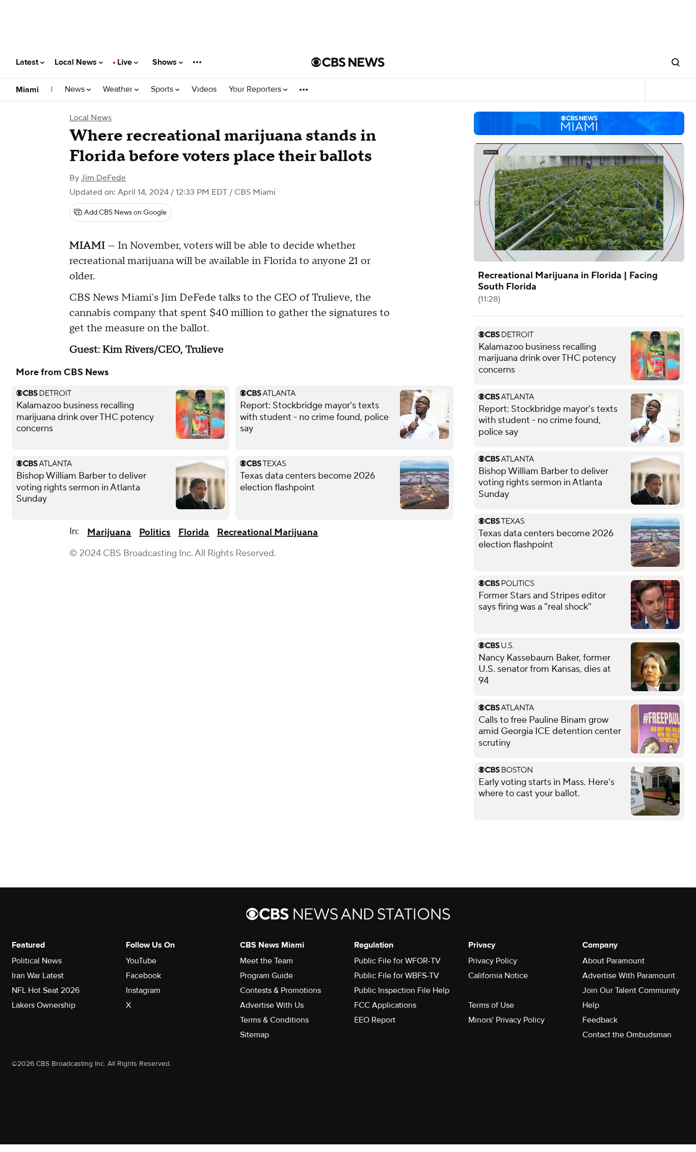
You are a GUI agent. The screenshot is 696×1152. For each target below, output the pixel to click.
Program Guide (266, 976)
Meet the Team (266, 961)
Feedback (600, 1020)
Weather (119, 89)
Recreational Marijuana (267, 532)
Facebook (143, 976)
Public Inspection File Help (401, 990)
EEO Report (374, 1020)
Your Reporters (256, 89)
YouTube (141, 961)
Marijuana (109, 532)
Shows (165, 62)
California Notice (498, 976)
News (76, 89)
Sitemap (254, 1035)
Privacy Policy (492, 961)
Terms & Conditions (274, 1020)
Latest (28, 62)
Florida (193, 532)
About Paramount (613, 961)
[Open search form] (675, 62)
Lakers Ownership (43, 1005)
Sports (163, 89)
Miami (27, 90)
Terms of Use (491, 1005)
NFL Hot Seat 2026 (45, 990)
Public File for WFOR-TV (397, 961)
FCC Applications (385, 1005)
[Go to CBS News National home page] (348, 62)
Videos (204, 89)
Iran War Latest (38, 976)
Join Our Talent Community (631, 990)
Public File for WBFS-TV (396, 976)
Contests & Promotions (280, 990)
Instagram (143, 990)
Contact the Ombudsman (627, 1035)
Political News (37, 961)
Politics (154, 532)
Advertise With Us (272, 1005)
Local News (77, 62)
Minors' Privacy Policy (506, 1020)
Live (125, 62)
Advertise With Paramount (628, 976)
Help (590, 1005)
